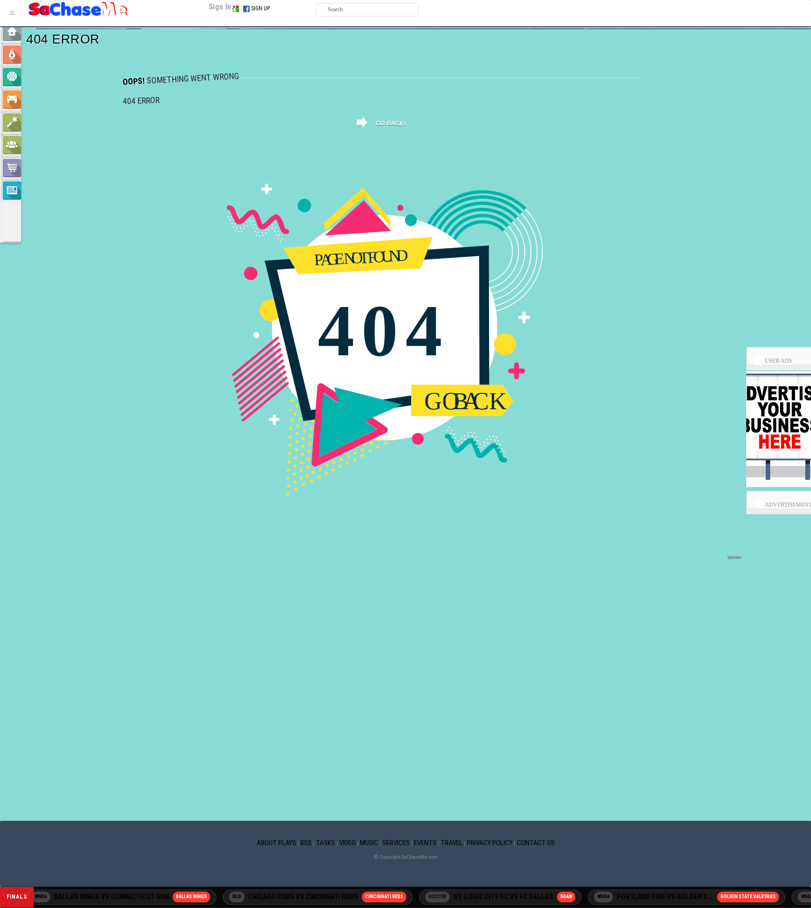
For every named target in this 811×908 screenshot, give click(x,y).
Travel (452, 843)
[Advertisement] (383, 576)
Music (369, 843)
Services (396, 843)
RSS (306, 843)
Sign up (260, 8)
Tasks (325, 843)
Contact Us (536, 843)
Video (347, 843)
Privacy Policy (490, 843)
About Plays (276, 843)
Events (425, 843)
